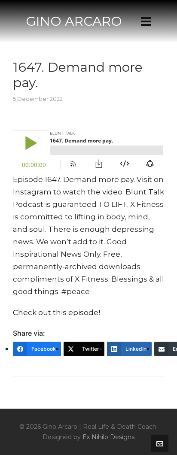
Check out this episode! (56, 312)
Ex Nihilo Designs (108, 437)
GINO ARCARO (74, 21)
